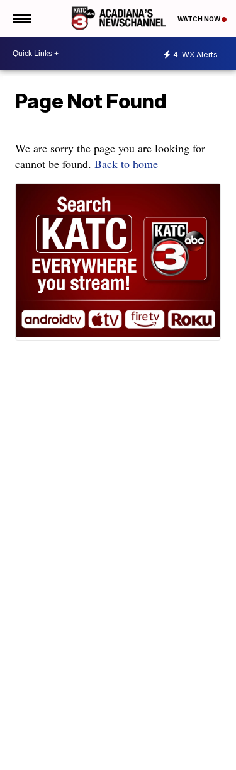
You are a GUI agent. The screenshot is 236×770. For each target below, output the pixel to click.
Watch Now (199, 19)
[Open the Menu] (21, 18)
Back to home (126, 163)
